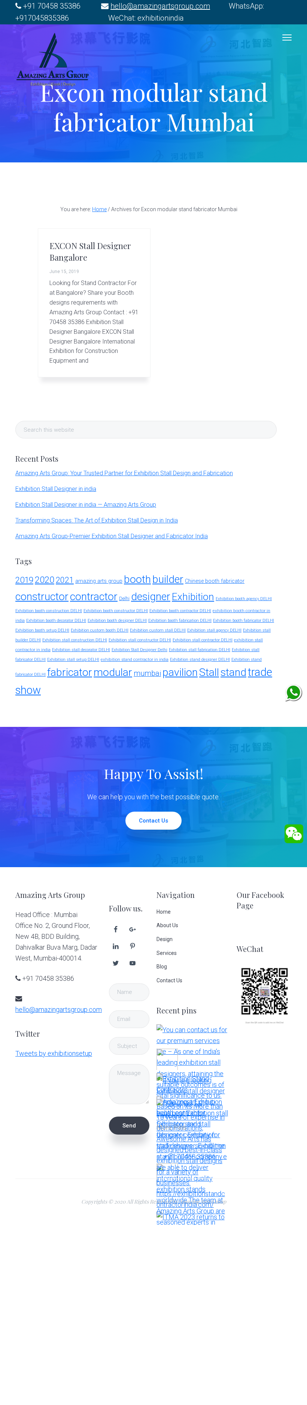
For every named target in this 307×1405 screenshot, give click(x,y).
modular (113, 672)
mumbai (147, 673)
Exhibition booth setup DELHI (42, 630)
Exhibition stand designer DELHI (200, 659)
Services (166, 953)
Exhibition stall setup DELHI (73, 659)
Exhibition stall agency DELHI (214, 630)
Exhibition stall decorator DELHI (81, 649)
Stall (209, 672)
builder (167, 579)
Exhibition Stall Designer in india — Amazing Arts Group (85, 504)
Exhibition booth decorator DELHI (56, 620)
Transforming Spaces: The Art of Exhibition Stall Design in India (96, 520)
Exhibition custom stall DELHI (158, 630)
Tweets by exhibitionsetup (53, 1053)
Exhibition (193, 596)
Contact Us (153, 820)
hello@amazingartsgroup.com (160, 6)
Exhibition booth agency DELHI (244, 598)
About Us (167, 925)
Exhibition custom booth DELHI (99, 630)
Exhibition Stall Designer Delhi (139, 649)
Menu (287, 37)
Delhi (124, 598)
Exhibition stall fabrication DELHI (199, 649)
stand (233, 672)
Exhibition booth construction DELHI (48, 610)
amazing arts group (98, 581)
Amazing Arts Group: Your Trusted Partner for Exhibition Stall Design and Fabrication (124, 473)
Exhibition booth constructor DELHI (115, 610)
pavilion (180, 672)
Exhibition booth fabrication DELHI (180, 620)
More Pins (171, 1127)
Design (164, 939)
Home (163, 911)
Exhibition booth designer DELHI (117, 620)
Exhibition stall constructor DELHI (140, 640)
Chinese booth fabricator (214, 581)
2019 (24, 580)
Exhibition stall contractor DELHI (202, 640)
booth (137, 579)
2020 (44, 580)
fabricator (69, 672)
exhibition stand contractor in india (134, 659)
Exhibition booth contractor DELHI (180, 610)
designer (150, 596)
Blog (161, 966)
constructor (42, 596)
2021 (65, 580)
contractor (94, 596)
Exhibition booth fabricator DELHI (243, 620)
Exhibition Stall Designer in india (55, 488)
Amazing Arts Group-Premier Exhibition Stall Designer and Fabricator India (111, 536)
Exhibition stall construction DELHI (74, 640)
